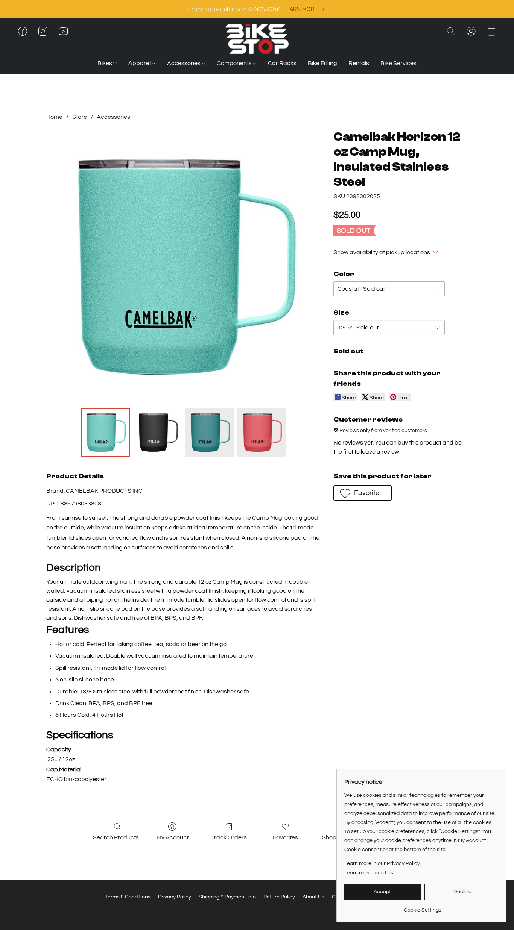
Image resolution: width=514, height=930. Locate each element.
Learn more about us (368, 872)
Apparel (140, 63)
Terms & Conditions (128, 897)
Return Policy (279, 897)
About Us (313, 897)
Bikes (105, 63)
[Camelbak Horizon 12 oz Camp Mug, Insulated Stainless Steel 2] (209, 432)
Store (79, 117)
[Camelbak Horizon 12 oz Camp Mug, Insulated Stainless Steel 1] (157, 432)
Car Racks (282, 63)
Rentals (358, 63)
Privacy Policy (174, 897)
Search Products (116, 837)
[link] (305, 9)
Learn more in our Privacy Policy (382, 863)
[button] (257, 39)
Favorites (285, 837)
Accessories (184, 63)
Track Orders (229, 837)
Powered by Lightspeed (257, 910)
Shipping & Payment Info (227, 897)
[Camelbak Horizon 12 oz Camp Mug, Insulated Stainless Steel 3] (261, 432)
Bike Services (398, 63)
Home (54, 117)
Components (235, 63)
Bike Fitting (322, 63)
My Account (173, 837)
